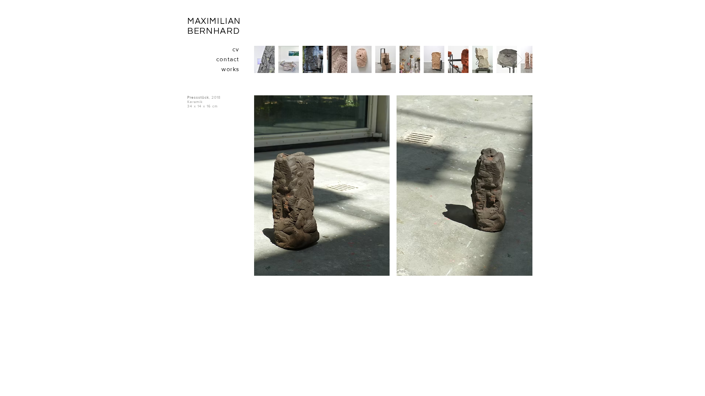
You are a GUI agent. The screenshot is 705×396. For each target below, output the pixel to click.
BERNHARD (213, 31)
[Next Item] (520, 59)
